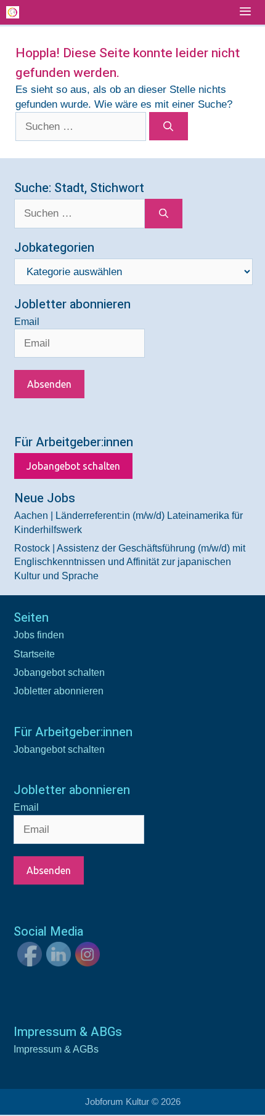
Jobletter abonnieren (59, 691)
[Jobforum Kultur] (12, 12)
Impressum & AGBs (56, 1049)
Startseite (34, 654)
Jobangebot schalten (73, 466)
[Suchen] (168, 126)
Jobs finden (39, 635)
